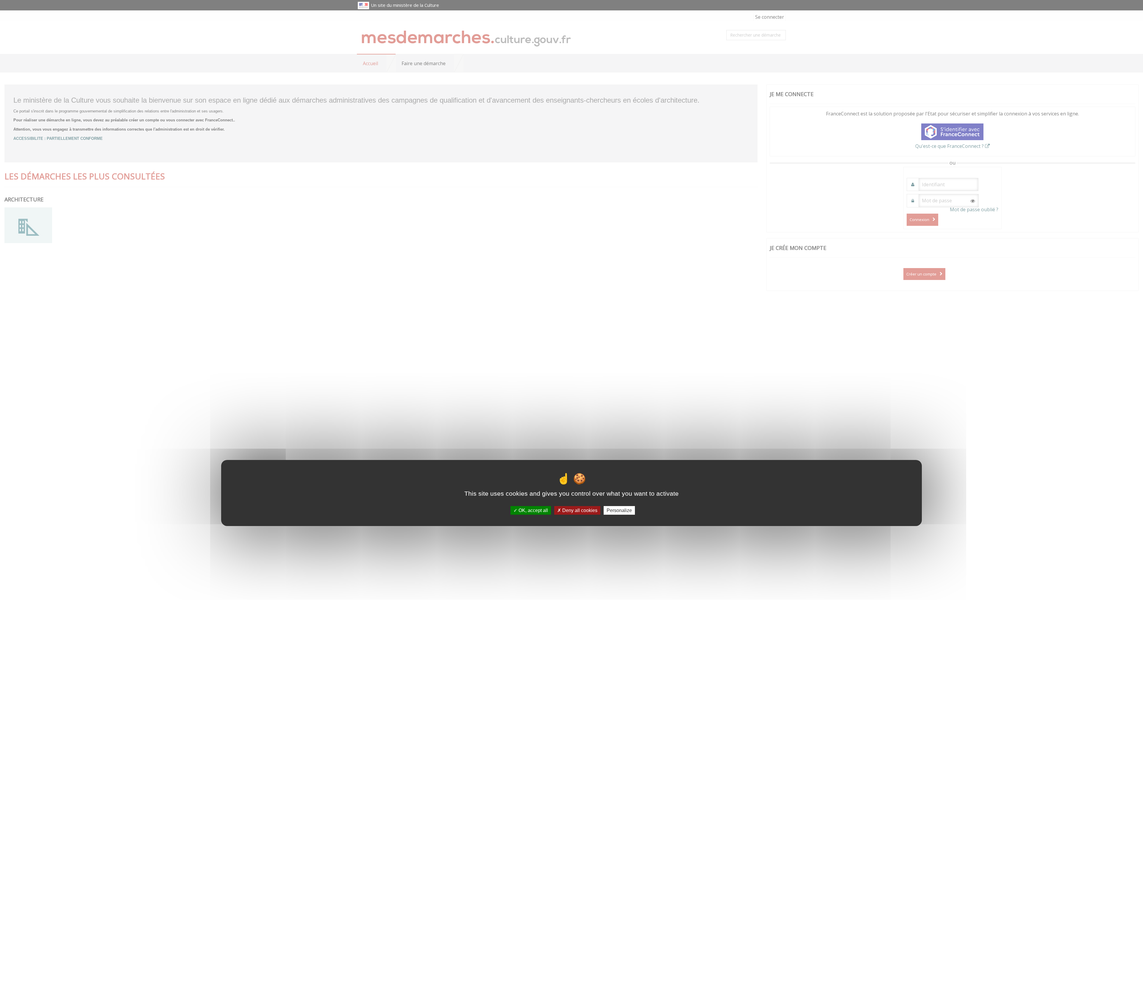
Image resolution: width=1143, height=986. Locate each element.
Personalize (619, 510)
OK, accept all (532, 510)
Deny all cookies (579, 510)
